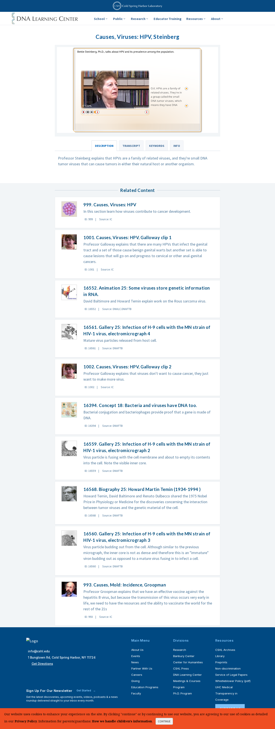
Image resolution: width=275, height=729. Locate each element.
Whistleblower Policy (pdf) (233, 681)
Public (118, 19)
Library (220, 656)
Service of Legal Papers (231, 674)
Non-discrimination (228, 668)
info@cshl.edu (39, 651)
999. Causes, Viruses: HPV (109, 204)
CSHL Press (181, 668)
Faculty (136, 693)
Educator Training (168, 19)
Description (104, 146)
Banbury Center (183, 656)
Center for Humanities (188, 662)
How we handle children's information (122, 721)
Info (176, 146)
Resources (194, 19)
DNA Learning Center (187, 674)
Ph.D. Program (182, 693)
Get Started (84, 690)
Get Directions (42, 663)
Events (135, 656)
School (99, 19)
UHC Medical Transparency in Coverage (226, 693)
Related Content (137, 190)
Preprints (221, 662)
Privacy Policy (26, 721)
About (215, 19)
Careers (136, 674)
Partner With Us (141, 668)
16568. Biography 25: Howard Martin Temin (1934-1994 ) (142, 489)
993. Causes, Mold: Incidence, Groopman (124, 584)
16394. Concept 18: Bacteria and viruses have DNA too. (140, 405)
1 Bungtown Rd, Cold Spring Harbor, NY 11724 (62, 657)
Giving (135, 681)
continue (164, 721)
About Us (137, 650)
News (135, 662)
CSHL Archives (225, 650)
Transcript (131, 146)
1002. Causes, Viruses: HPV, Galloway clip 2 (127, 366)
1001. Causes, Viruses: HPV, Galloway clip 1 (127, 237)
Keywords (156, 146)
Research (138, 19)
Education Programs (144, 687)
